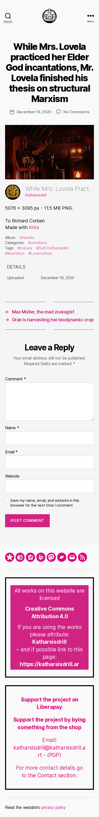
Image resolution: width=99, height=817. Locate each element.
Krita (34, 227)
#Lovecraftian (40, 253)
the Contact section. (52, 775)
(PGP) (54, 755)
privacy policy (53, 807)
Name (12, 428)
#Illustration (14, 253)
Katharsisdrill (35, 195)
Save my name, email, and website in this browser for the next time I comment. (44, 503)
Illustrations (37, 242)
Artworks (27, 237)
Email (11, 452)
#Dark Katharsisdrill (52, 248)
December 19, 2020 (34, 111)
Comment (15, 379)
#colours (25, 248)
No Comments (76, 111)
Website (12, 476)
